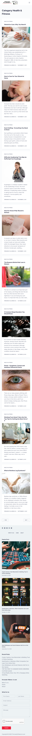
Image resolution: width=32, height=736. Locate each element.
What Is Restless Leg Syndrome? (14, 470)
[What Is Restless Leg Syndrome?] (16, 483)
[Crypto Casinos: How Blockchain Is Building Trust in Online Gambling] (16, 555)
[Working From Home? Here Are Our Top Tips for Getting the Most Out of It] (16, 433)
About (22, 532)
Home (17, 532)
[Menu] (29, 2)
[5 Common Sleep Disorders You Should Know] (16, 326)
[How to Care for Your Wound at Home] (16, 90)
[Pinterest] (9, 528)
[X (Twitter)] (4, 528)
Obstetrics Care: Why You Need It (15, 24)
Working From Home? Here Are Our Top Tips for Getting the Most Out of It (15, 418)
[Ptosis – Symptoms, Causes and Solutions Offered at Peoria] (16, 380)
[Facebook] (2, 528)
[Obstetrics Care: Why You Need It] (16, 37)
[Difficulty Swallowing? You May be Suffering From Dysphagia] (16, 171)
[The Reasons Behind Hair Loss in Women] (16, 276)
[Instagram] (7, 528)
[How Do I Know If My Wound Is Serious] (16, 225)
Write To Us (11, 532)
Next (26, 520)
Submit (6, 728)
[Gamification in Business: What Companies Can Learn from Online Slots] (16, 592)
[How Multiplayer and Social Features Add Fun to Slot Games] (16, 629)
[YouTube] (11, 528)
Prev (6, 520)
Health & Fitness (8, 21)
